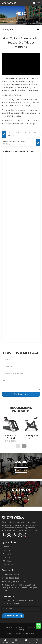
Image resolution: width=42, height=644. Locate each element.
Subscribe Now (11, 616)
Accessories (8, 554)
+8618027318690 (12, 578)
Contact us (8, 564)
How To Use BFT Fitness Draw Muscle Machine (22, 134)
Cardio (6, 547)
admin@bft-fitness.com (15, 581)
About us (13, 22)
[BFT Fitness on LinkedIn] (20, 535)
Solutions (7, 557)
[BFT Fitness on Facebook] (3, 535)
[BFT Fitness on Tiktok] (25, 535)
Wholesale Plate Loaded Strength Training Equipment (21, 208)
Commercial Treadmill (10, 436)
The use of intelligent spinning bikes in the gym (20, 339)
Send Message (21, 394)
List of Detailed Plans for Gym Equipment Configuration (19, 189)
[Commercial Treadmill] (11, 424)
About (36, 642)
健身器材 (32, 633)
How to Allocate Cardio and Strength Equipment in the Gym (20, 262)
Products (15, 642)
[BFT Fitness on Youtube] (9, 535)
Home (5, 22)
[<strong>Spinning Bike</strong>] (31, 424)
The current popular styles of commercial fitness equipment (21, 303)
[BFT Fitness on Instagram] (14, 535)
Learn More (21, 470)
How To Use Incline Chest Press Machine (15, 143)
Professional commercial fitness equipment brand (19, 226)
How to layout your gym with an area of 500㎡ (21, 170)
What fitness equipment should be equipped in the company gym (20, 282)
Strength (7, 550)
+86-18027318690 (12, 574)
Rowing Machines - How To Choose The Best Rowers (20, 322)
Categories (8, 29)
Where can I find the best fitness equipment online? (20, 243)
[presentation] (18, 446)
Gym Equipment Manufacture (18, 633)
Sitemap (21, 630)
